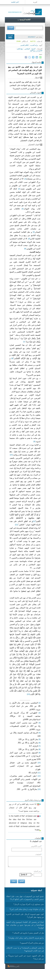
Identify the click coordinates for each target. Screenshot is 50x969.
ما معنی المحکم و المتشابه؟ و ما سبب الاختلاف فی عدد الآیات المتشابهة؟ (25, 949)
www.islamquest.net (15, 12)
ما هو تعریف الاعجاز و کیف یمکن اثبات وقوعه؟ (26, 938)
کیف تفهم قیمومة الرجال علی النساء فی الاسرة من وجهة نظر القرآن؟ (25, 915)
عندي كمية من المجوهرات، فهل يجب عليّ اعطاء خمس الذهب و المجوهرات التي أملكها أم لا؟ (25, 897)
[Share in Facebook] (26, 57)
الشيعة (33, 49)
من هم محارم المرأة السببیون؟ (32, 943)
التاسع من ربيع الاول (36, 50)
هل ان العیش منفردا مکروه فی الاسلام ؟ (28, 933)
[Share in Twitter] (29, 57)
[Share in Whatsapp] (40, 57)
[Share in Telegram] (33, 57)
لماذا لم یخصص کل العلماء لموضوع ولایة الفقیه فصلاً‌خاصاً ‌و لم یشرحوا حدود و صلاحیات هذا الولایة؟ (25, 925)
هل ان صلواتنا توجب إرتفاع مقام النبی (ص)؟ (27, 909)
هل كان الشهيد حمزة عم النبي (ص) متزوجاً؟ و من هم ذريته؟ (25, 957)
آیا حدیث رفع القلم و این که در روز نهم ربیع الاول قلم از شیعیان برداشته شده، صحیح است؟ (24, 807)
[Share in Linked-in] (37, 57)
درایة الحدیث (34, 45)
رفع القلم (20, 49)
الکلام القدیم (24, 45)
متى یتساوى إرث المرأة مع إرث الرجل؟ (28, 904)
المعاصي (27, 49)
